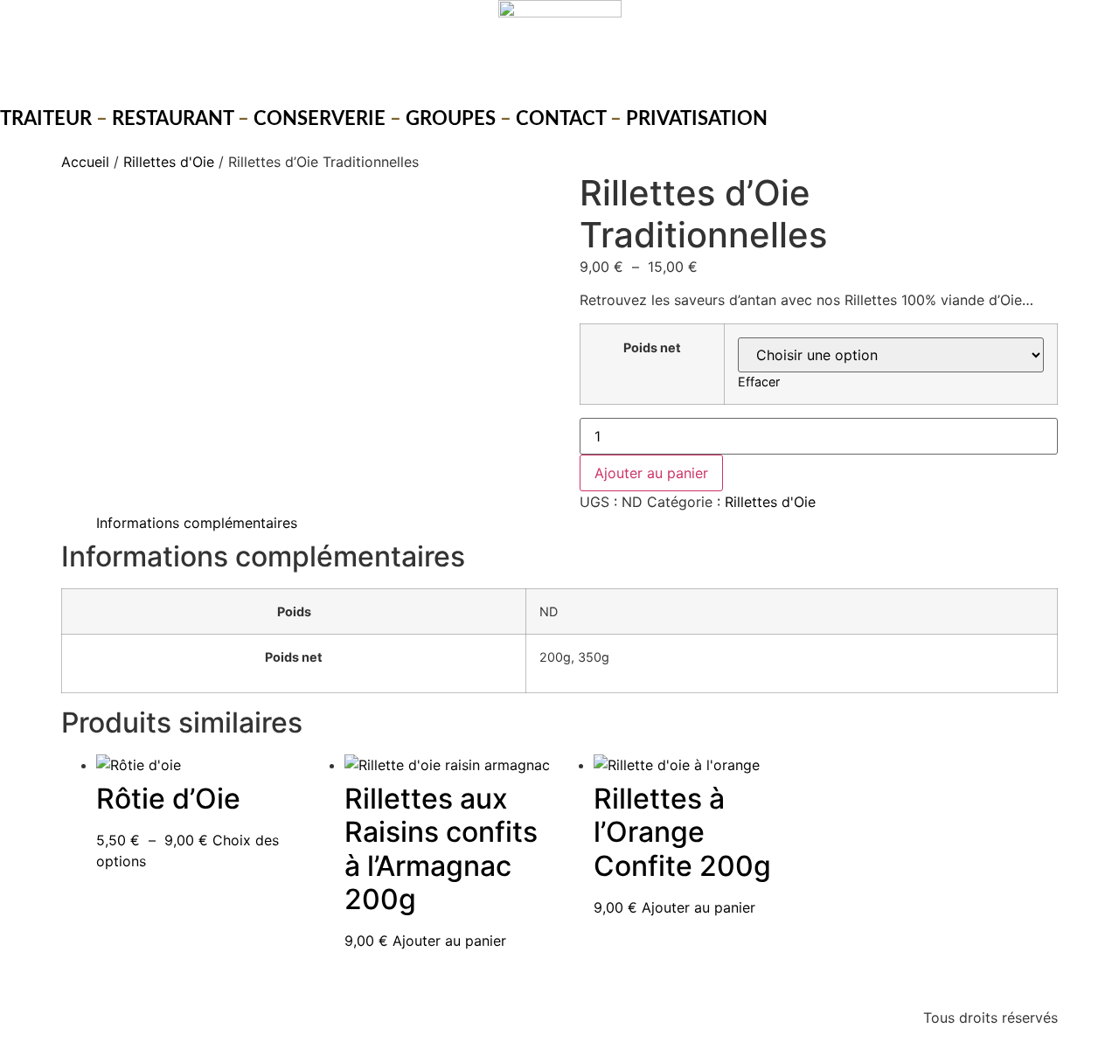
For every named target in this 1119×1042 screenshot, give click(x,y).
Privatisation (697, 119)
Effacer (759, 381)
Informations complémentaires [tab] (196, 522)
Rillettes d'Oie (168, 161)
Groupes (451, 119)
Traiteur (46, 119)
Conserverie (320, 119)
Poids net (652, 348)
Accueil (85, 161)
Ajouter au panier (651, 473)
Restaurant (172, 119)
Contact (561, 119)
